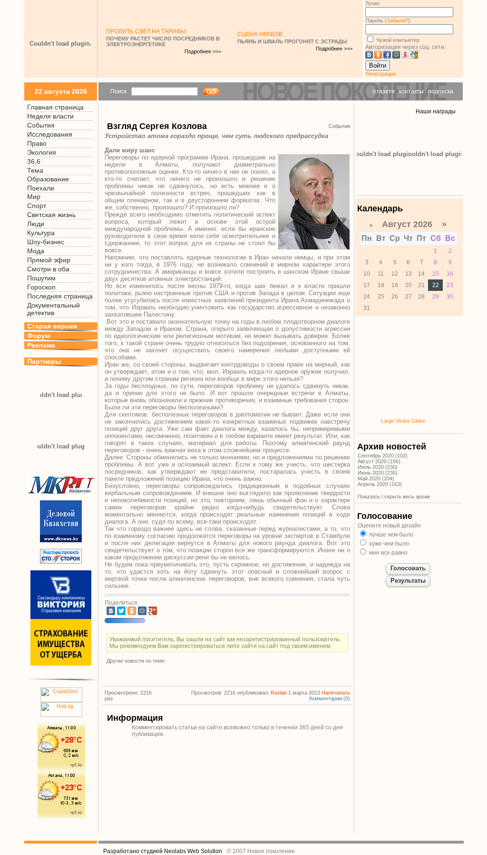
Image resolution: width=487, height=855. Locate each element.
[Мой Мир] (142, 610)
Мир (33, 196)
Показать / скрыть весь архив (394, 496)
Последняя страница (60, 296)
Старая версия (52, 326)
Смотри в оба (48, 269)
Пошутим (41, 278)
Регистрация (380, 74)
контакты (411, 91)
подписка (440, 91)
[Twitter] (121, 610)
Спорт (36, 205)
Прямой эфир (48, 260)
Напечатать (335, 693)
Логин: (372, 3)
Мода (35, 251)
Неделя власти (50, 116)
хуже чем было (388, 543)
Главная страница (55, 107)
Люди (35, 224)
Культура (41, 233)
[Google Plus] (152, 610)
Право (37, 143)
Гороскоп (41, 287)
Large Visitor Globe (403, 421)
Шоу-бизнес (45, 242)
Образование (48, 179)
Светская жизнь (51, 215)
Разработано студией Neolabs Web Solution (162, 851)
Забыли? (397, 20)
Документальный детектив (53, 309)
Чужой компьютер (397, 40)
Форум (38, 335)
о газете (383, 91)
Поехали (40, 188)
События (41, 125)
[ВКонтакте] (111, 610)
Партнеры (44, 361)
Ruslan (279, 693)
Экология (41, 152)
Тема (35, 170)
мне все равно (388, 552)
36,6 (33, 161)
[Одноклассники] (131, 610)
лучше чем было (390, 534)
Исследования (49, 134)
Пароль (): (388, 20)
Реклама (41, 345)
